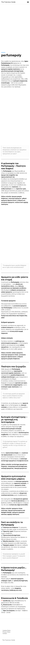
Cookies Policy (7, 630)
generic (3, 52)
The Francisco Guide (8, 2)
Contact (5, 633)
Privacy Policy (6, 632)
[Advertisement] (15, 26)
